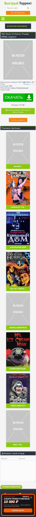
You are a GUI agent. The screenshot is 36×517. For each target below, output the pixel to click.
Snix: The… (18, 445)
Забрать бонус (18, 510)
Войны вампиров (18, 328)
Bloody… (18, 166)
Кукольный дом (18, 247)
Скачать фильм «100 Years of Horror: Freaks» (19, 111)
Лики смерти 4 (18, 406)
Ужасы (13, 88)
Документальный (22, 88)
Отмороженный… (18, 369)
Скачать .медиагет (18, 120)
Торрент (18, 3)
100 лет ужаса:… (18, 289)
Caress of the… (18, 207)
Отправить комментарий (11, 487)
